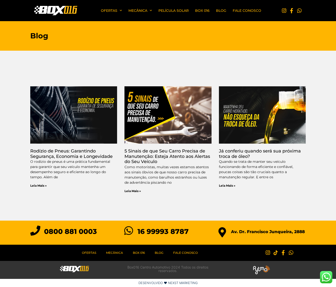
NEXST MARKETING (183, 283)
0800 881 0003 (70, 231)
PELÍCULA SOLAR (173, 10)
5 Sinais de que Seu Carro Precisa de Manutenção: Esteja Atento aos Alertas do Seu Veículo (167, 156)
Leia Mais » (38, 185)
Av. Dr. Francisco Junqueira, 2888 (268, 231)
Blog (221, 10)
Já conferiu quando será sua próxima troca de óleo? (260, 153)
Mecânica (137, 10)
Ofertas (109, 10)
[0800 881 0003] (35, 231)
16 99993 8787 (163, 231)
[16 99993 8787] (129, 231)
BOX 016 (202, 10)
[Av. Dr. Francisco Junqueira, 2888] (222, 232)
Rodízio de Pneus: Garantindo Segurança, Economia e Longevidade (71, 153)
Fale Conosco (247, 10)
